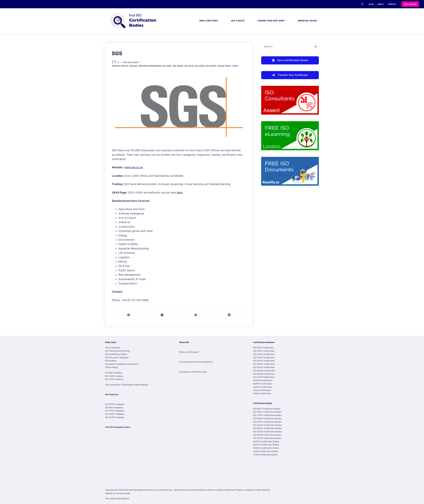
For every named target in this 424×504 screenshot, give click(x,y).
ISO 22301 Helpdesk (114, 417)
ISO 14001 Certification (264, 351)
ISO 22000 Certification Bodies (267, 431)
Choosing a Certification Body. (193, 372)
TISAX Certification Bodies (265, 454)
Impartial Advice (307, 20)
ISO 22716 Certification (263, 377)
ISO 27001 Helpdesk (114, 404)
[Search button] (315, 46)
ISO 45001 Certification (264, 357)
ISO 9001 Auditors (113, 372)
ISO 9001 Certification (263, 347)
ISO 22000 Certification (264, 370)
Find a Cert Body (208, 20)
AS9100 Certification (262, 380)
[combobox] (286, 46)
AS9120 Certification (262, 387)
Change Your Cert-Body (271, 20)
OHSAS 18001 (224, 66)
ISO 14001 (167, 66)
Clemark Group (165, 490)
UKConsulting (111, 367)
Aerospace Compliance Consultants (121, 364)
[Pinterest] (195, 315)
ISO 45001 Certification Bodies (267, 418)
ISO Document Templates (117, 357)
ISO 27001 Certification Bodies (267, 415)
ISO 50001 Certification (264, 367)
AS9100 (116, 66)
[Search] (362, 4)
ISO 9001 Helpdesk (114, 407)
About (381, 4)
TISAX (235, 66)
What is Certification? (189, 352)
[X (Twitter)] (162, 315)
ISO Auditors (111, 360)
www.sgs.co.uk (133, 167)
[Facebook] (128, 315)
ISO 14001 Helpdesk (114, 410)
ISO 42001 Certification (264, 364)
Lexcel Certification (262, 390)
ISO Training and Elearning (117, 351)
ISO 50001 (211, 66)
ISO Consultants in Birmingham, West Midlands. (127, 384)
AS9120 (133, 66)
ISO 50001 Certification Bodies (267, 428)
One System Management (117, 498)
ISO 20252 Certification (264, 374)
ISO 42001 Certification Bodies (267, 425)
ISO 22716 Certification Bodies (267, 438)
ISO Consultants (112, 347)
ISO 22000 (178, 66)
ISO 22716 (189, 66)
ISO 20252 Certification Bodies (267, 435)
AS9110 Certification (262, 383)
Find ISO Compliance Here (117, 427)
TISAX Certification (262, 393)
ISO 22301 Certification (264, 360)
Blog (371, 4)
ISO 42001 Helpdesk (114, 414)
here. (179, 192)
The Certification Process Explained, (196, 362)
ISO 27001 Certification (264, 354)
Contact (392, 4)
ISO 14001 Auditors (114, 376)
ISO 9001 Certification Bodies (266, 408)
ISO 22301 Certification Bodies (267, 422)
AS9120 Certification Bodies (266, 448)
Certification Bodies (149, 66)
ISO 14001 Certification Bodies (267, 412)
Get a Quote (410, 4)
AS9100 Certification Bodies (266, 441)
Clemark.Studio (123, 493)
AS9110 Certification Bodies (266, 444)
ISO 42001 (200, 66)
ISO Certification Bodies (116, 354)
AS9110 (124, 66)
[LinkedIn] (229, 315)
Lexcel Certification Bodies (265, 451)
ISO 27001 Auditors (114, 379)
